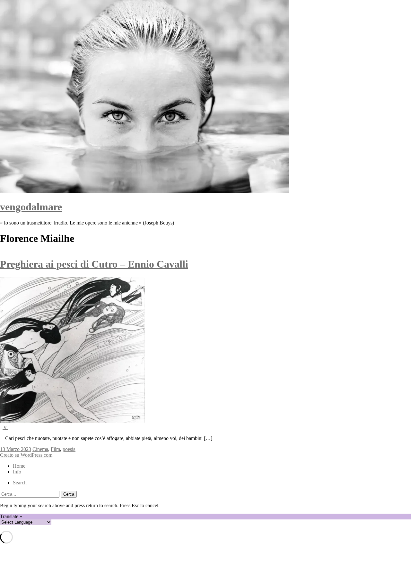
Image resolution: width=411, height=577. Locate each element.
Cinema (40, 449)
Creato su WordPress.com (26, 455)
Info (17, 471)
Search (20, 482)
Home (19, 466)
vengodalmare (31, 207)
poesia (69, 449)
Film (55, 449)
